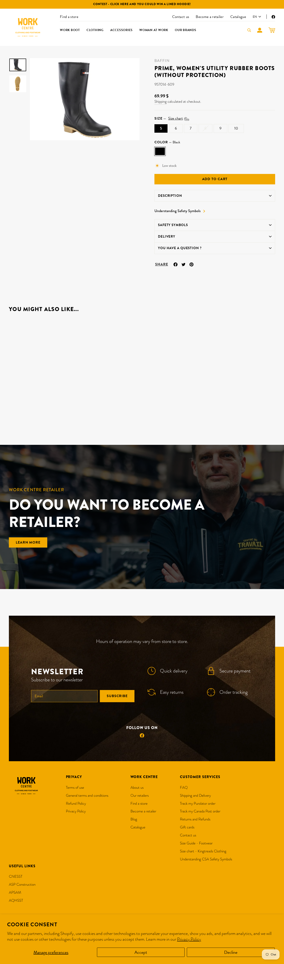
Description (170, 195)
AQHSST (16, 900)
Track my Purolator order (197, 803)
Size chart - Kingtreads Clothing (203, 851)
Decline (230, 952)
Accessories (121, 30)
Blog (133, 819)
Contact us (180, 17)
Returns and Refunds (195, 819)
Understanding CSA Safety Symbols (206, 859)
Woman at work (153, 30)
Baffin (162, 60)
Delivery (166, 236)
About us (137, 787)
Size (168, 118)
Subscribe (117, 696)
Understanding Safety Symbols (177, 211)
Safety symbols (173, 225)
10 (236, 128)
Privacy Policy (189, 939)
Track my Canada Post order (200, 811)
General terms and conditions (87, 795)
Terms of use (75, 787)
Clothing (95, 30)
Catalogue (238, 17)
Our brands (185, 30)
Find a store (69, 17)
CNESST (15, 876)
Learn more (28, 542)
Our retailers (139, 795)
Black (160, 151)
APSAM (15, 892)
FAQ (184, 787)
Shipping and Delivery (195, 795)
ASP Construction (22, 884)
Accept (140, 952)
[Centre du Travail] (28, 27)
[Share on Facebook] (176, 264)
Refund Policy (76, 803)
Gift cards (187, 827)
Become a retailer (210, 17)
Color (167, 142)
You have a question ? (180, 248)
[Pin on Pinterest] (191, 264)
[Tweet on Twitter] (183, 264)
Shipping (160, 101)
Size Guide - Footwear (196, 843)
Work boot (70, 30)
